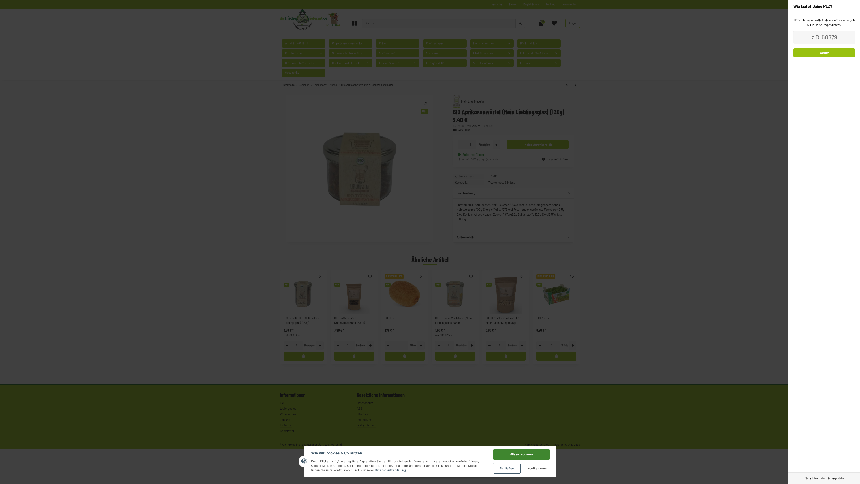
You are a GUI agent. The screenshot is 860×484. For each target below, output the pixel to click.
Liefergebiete (835, 478)
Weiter (824, 53)
